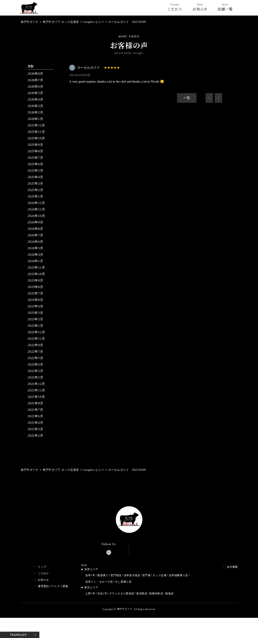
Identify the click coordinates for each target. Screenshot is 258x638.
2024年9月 (35, 222)
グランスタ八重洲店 (121, 593)
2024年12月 (36, 203)
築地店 (169, 593)
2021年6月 (35, 416)
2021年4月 (35, 422)
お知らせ (200, 8)
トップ (42, 566)
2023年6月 (35, 300)
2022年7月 (35, 351)
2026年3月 (35, 106)
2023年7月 (35, 293)
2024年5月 (35, 248)
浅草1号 (90, 575)
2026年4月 (35, 99)
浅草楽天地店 (132, 575)
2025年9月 (35, 144)
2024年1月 (35, 261)
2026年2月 (35, 112)
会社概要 (232, 566)
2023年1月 (35, 325)
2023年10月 (36, 274)
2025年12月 (36, 125)
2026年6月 (35, 86)
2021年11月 (36, 390)
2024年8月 (35, 228)
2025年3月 (35, 183)
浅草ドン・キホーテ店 (99, 581)
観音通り (102, 575)
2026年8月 (35, 73)
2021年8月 (35, 403)
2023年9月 (35, 280)
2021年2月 (35, 435)
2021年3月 (35, 429)
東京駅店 (141, 593)
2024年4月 (35, 254)
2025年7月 (35, 157)
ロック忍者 (159, 575)
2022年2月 (35, 377)
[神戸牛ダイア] (29, 10)
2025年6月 (35, 164)
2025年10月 (36, 138)
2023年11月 (36, 267)
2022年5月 (35, 358)
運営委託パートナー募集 (53, 586)
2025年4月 (35, 177)
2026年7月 (35, 80)
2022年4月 (35, 364)
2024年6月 (35, 241)
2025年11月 (36, 131)
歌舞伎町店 (156, 593)
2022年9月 (35, 345)
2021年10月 (36, 396)
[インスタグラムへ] (108, 551)
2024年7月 (35, 235)
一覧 (186, 98)
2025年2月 (35, 190)
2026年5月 (35, 93)
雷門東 (146, 575)
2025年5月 (35, 170)
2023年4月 (35, 306)
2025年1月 (35, 196)
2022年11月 (36, 338)
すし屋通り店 (123, 581)
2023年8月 (35, 287)
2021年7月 (35, 409)
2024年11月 (36, 209)
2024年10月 (36, 216)
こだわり (174, 8)
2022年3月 (35, 371)
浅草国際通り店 (178, 575)
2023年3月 (35, 312)
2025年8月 (35, 151)
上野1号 (90, 593)
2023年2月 (35, 319)
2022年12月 (36, 332)
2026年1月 (35, 119)
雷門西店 (116, 575)
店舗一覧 (225, 8)
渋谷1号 (102, 593)
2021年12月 (36, 384)
